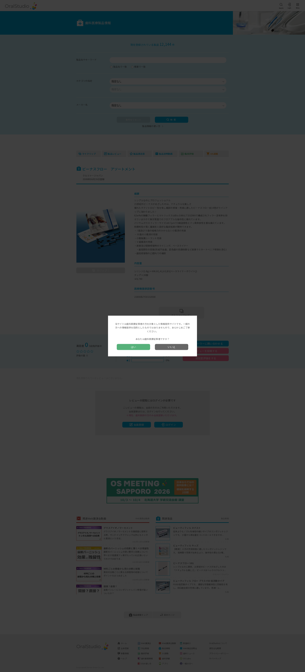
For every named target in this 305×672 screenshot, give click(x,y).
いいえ (171, 347)
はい (133, 347)
